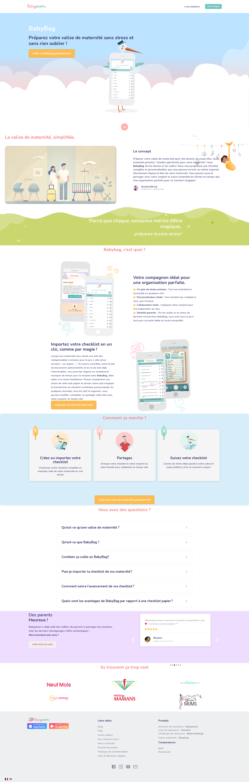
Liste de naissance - (174, 730)
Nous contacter (106, 743)
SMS (160, 748)
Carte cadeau (105, 734)
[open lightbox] (60, 175)
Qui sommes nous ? (109, 739)
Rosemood (164, 751)
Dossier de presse (107, 747)
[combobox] (8, 779)
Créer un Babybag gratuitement (51, 53)
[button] (191, 6)
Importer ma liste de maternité (74, 405)
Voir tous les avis (42, 644)
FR (10, 779)
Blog (100, 726)
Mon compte (213, 6)
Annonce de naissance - (178, 726)
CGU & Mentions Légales (112, 755)
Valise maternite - (173, 737)
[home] (36, 6)
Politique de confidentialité (113, 751)
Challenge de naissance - (180, 733)
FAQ (100, 730)
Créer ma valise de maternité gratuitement (124, 499)
